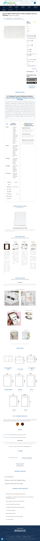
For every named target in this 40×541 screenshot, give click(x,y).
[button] (5, 222)
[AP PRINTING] (9, 2)
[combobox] (32, 38)
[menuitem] (4, 7)
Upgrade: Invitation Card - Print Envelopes (31, 54)
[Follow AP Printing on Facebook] (18, 530)
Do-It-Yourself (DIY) (9, 476)
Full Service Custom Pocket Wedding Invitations (15, 480)
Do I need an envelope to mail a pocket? (13, 504)
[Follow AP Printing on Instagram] (22, 530)
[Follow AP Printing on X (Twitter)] (15, 530)
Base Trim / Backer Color (30, 59)
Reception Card (29, 40)
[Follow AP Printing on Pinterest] (20, 530)
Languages (28, 49)
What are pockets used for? (10, 513)
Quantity (28, 30)
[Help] (34, 36)
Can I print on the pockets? (10, 510)
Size (27, 26)
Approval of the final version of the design (14, 483)
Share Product (35, 22)
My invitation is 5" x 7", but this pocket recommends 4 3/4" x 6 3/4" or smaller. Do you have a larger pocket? (20, 498)
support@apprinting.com (20, 465)
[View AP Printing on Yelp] (25, 530)
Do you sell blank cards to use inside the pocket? (14, 516)
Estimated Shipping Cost (30, 71)
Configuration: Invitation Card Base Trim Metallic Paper (31, 36)
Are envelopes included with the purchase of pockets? (15, 507)
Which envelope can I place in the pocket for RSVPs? (15, 501)
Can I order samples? (9, 519)
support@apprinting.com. (27, 446)
